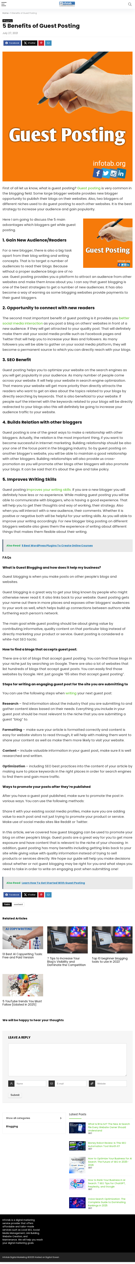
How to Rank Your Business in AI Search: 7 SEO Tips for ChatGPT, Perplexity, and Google (106, 1183)
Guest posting (89, 188)
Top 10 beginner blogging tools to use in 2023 (110, 960)
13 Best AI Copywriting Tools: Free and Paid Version (22, 955)
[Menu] (4, 4)
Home (5, 13)
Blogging (7, 20)
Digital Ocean (52, 1257)
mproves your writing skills (49, 489)
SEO (90, 1133)
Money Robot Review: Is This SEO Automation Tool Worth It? (107, 1144)
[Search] (130, 4)
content (18, 904)
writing (71, 693)
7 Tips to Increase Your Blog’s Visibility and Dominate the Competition (66, 961)
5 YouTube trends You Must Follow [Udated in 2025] (22, 1003)
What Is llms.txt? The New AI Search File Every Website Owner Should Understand (109, 1127)
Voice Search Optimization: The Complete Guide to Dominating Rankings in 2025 (107, 1202)
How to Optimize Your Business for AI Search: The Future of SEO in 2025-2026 (110, 1162)
